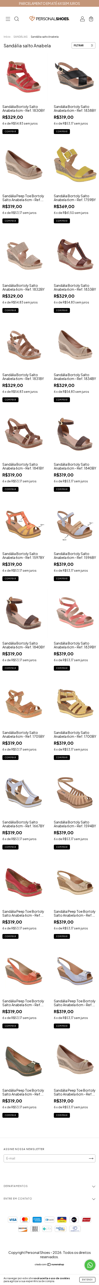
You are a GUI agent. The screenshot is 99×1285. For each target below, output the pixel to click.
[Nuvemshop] (50, 1265)
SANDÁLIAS (20, 36)
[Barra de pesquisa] (16, 19)
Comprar (10, 131)
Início (7, 36)
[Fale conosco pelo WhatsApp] (90, 1265)
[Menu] (8, 19)
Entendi (87, 1279)
